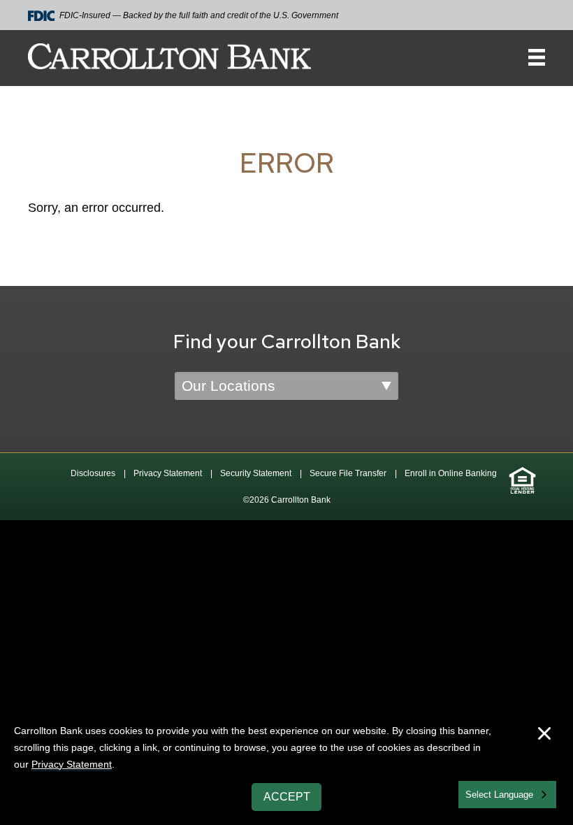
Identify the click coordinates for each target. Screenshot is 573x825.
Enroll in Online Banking (451, 473)
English (481, 793)
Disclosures (93, 473)
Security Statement (255, 473)
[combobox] (507, 794)
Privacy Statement (167, 473)
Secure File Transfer (348, 473)
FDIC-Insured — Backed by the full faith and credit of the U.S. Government (198, 15)
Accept (286, 797)
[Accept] (544, 735)
